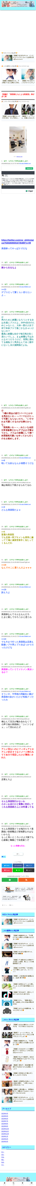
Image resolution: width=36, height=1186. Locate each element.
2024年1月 (4, 1136)
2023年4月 (4, 1113)
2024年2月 (4, 1139)
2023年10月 (5, 1129)
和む (2, 1160)
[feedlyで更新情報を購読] (10, 880)
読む (2, 1154)
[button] (31, 78)
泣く (4, 856)
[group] (11, 77)
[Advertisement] (18, 29)
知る (2, 1162)
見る (2, 1157)
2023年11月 (5, 1131)
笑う (2, 1152)
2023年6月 (4, 1118)
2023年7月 (4, 1121)
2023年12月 (5, 1134)
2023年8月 (4, 1123)
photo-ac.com (19, 156)
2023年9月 (4, 1126)
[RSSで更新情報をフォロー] (26, 880)
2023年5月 (4, 1116)
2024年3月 (4, 1141)
